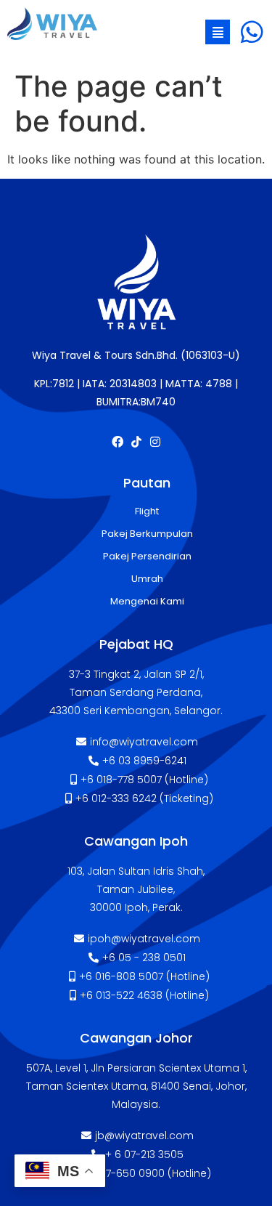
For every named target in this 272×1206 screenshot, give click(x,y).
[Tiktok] (136, 442)
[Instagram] (155, 442)
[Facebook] (117, 442)
